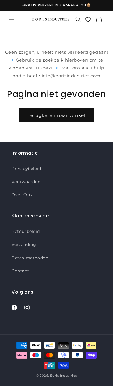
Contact (20, 271)
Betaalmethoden (30, 257)
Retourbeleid (26, 231)
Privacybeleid (26, 168)
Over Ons (22, 194)
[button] (11, 19)
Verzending (24, 244)
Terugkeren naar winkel (56, 115)
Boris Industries (63, 376)
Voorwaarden (26, 181)
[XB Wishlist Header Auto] (88, 19)
